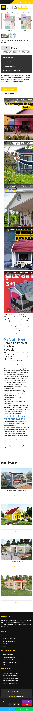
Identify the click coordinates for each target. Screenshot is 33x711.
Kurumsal (5, 636)
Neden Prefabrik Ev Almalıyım (10, 662)
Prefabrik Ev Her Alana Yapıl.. (10, 673)
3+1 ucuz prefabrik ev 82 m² (16, 561)
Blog (4, 664)
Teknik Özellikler (9, 93)
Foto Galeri (5, 643)
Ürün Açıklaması (9, 89)
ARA (9, 709)
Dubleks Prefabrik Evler (9, 641)
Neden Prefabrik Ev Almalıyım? (12, 70)
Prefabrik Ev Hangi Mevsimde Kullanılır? (16, 417)
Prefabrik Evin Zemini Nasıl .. (10, 675)
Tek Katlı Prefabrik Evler (9, 638)
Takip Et (27, 701)
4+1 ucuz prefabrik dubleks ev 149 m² (16, 490)
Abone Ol (28, 705)
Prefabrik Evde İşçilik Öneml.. (10, 678)
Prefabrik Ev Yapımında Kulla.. (10, 680)
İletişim (4, 646)
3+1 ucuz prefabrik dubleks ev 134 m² (16, 526)
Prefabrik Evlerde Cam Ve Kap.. (11, 683)
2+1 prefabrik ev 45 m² (16, 597)
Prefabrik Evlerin (15, 339)
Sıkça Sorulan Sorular (9, 66)
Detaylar (16, 496)
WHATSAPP (25, 709)
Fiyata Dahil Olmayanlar (10, 62)
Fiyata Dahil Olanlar (9, 57)
